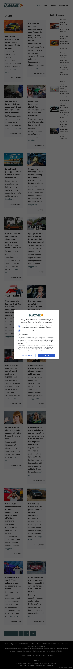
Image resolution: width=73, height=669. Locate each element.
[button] (36, 334)
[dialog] (36, 334)
